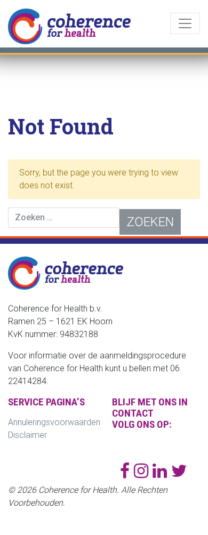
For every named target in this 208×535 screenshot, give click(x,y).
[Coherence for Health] (127, 471)
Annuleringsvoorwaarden (54, 422)
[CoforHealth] (179, 471)
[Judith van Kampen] (162, 471)
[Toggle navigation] (185, 23)
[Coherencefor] (143, 471)
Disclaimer (27, 435)
